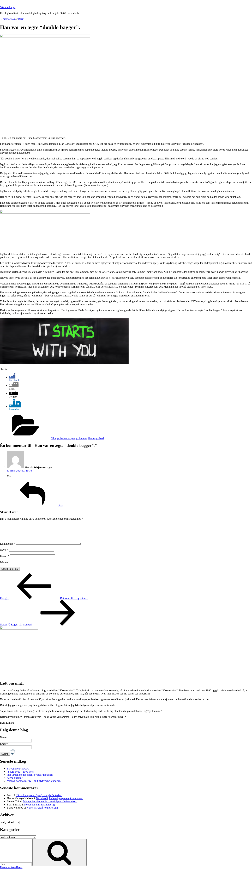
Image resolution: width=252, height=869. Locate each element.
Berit (20, 18)
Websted (4, 562)
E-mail (4, 556)
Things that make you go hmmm (69, 438)
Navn (4, 549)
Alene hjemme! (15, 777)
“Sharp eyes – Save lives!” (21, 771)
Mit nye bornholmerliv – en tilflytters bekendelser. (34, 780)
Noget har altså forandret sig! (40, 804)
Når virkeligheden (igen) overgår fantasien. (30, 774)
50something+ (7, 7)
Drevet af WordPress (11, 867)
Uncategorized (96, 438)
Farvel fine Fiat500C (18, 768)
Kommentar (7, 543)
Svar (60, 505)
